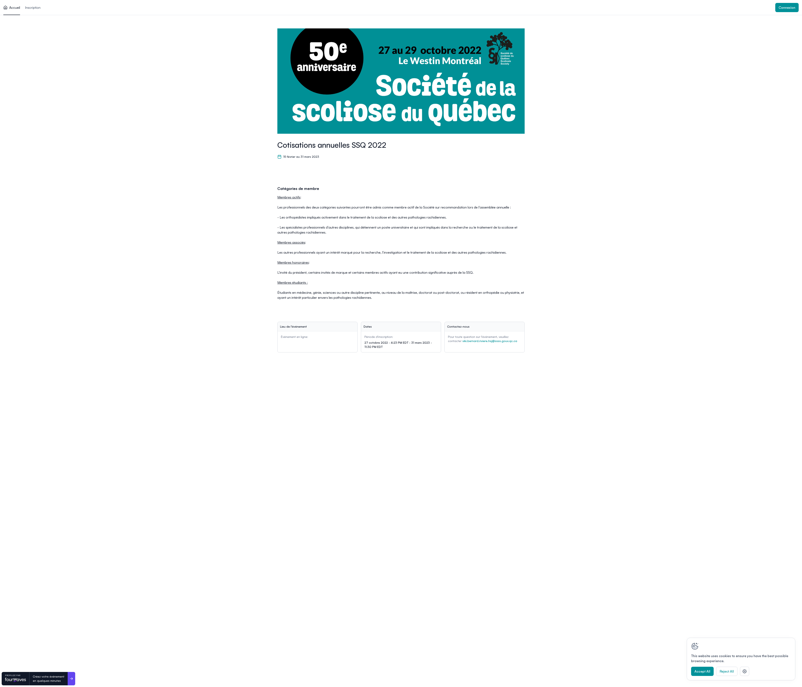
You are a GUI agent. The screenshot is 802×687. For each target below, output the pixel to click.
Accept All (702, 671)
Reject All (727, 671)
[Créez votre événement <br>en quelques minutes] (71, 678)
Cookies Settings (744, 671)
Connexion (787, 7)
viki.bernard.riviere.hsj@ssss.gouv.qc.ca (489, 341)
